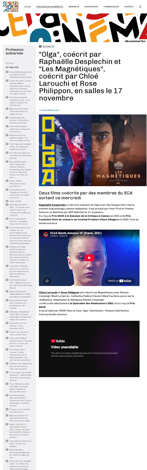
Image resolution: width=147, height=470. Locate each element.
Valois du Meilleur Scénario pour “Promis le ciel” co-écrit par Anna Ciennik (21, 342)
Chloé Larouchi (48, 292)
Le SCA (27, 6)
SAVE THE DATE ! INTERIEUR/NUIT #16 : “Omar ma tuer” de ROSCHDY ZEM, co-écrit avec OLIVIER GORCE (20, 431)
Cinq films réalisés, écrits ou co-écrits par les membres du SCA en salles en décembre (19, 271)
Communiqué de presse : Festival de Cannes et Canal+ (19, 120)
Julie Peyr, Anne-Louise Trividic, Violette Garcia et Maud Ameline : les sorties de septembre (20, 354)
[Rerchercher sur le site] (140, 7)
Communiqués (111, 6)
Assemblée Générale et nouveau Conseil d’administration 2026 (21, 74)
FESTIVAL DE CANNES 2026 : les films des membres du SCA (20, 147)
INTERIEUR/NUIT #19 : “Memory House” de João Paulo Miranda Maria (21, 284)
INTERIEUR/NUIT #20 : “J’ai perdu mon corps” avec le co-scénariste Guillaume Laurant (20, 210)
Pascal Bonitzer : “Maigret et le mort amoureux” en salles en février (19, 194)
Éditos (10, 63)
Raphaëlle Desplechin (52, 204)
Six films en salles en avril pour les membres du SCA (21, 155)
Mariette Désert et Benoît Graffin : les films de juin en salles (20, 418)
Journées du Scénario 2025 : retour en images (20, 443)
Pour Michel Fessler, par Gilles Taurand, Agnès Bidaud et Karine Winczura (20, 388)
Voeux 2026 (15, 201)
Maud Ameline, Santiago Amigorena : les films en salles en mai (20, 454)
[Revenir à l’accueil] (11, 6)
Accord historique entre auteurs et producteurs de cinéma (18, 304)
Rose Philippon (70, 292)
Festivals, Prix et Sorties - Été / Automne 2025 (18, 326)
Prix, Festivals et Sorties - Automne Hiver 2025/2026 (18, 221)
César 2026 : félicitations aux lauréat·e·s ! (18, 183)
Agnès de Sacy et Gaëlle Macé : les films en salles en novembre (20, 294)
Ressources (91, 6)
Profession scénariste (49, 6)
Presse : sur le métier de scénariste (20, 410)
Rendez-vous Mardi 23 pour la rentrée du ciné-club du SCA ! (21, 366)
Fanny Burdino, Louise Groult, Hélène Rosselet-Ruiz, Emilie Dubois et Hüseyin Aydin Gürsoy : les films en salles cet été (20, 87)
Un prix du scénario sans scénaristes (19, 333)
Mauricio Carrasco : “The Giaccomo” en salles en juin (19, 111)
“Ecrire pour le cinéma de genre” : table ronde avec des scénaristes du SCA (20, 376)
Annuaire (73, 6)
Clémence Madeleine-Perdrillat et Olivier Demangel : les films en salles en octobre (20, 316)
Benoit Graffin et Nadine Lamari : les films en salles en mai (20, 138)
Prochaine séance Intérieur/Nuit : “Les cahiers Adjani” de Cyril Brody (20, 101)
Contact (129, 6)
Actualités (12, 67)
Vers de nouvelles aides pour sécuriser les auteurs (20, 129)
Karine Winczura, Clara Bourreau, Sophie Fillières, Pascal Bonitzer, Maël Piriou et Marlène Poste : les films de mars (20, 170)
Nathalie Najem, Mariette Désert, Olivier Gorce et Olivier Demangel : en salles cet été (20, 400)
